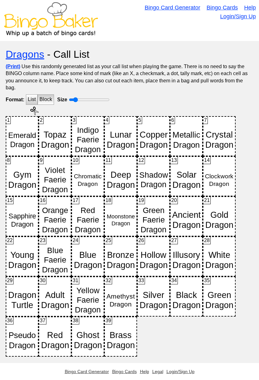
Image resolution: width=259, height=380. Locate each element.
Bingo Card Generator (172, 7)
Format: (15, 99)
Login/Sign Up (238, 16)
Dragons (25, 54)
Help (250, 7)
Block (45, 99)
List (32, 99)
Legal (157, 371)
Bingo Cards (222, 7)
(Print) (13, 66)
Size (62, 99)
